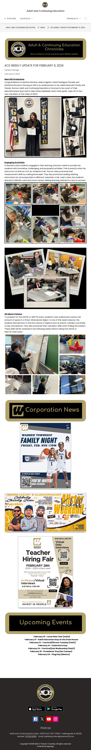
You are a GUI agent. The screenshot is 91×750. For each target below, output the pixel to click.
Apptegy (50, 746)
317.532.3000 (30, 736)
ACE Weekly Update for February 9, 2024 (67, 27)
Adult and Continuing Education (20, 27)
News (43, 27)
